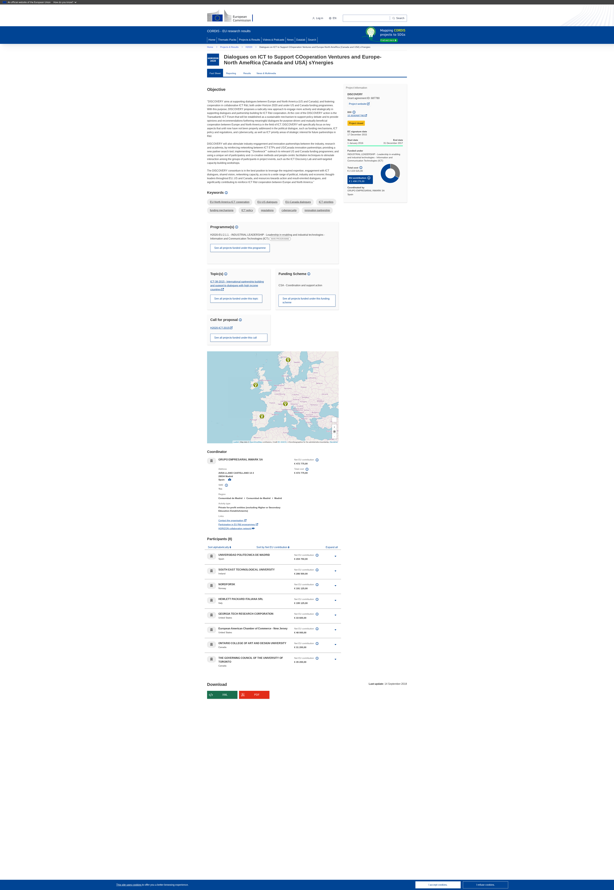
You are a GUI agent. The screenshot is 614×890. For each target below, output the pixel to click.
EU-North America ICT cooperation (229, 202)
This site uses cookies (129, 884)
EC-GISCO (282, 442)
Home (212, 39)
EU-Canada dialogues (298, 202)
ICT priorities (326, 202)
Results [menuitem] (247, 73)
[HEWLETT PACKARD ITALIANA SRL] (285, 403)
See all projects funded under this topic (236, 298)
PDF (257, 694)
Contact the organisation (242, 520)
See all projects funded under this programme (240, 248)
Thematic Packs (227, 39)
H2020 (249, 47)
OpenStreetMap (256, 442)
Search (312, 39)
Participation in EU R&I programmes (248, 524)
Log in (319, 18)
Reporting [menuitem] (231, 73)
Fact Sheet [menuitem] (215, 73)
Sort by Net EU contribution (272, 547)
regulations (267, 210)
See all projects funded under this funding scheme (306, 300)
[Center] (334, 431)
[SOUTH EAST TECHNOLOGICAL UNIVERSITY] (255, 384)
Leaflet (236, 442)
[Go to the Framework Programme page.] (213, 60)
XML (225, 694)
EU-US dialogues (267, 202)
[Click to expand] (335, 556)
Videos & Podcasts (273, 39)
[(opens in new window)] (233, 16)
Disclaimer (334, 442)
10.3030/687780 (355, 115)
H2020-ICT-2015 (221, 328)
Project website (360, 103)
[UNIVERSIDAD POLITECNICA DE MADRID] (261, 416)
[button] (332, 18)
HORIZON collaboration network (246, 528)
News (290, 39)
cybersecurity (289, 210)
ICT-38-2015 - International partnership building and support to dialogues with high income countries (237, 285)
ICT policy (247, 210)
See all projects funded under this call (235, 337)
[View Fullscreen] (334, 419)
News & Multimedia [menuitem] (266, 73)
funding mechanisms (221, 210)
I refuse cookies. (485, 884)
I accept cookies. (438, 884)
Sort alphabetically (219, 547)
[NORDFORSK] (288, 359)
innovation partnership (317, 210)
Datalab (300, 39)
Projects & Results (249, 39)
